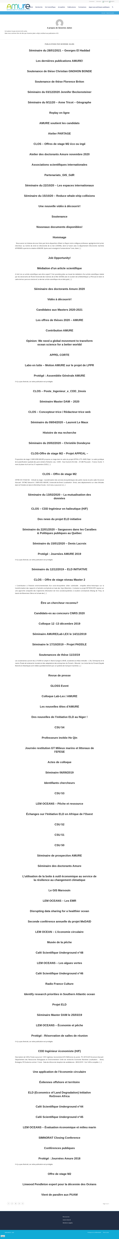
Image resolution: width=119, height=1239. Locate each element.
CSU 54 (59, 727)
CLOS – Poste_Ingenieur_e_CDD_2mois (59, 391)
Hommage (59, 237)
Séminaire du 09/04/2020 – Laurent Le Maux (59, 422)
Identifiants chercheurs (59, 782)
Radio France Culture (59, 983)
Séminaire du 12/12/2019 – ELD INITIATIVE (59, 569)
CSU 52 (59, 824)
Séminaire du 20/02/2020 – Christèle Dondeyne (59, 443)
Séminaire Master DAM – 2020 (59, 401)
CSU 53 (59, 793)
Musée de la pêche (59, 942)
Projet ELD (59, 1004)
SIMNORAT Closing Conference (59, 1137)
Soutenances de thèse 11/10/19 (59, 654)
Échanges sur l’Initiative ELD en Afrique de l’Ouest (59, 814)
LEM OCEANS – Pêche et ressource (59, 803)
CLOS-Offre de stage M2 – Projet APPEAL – (59, 453)
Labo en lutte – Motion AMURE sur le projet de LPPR (59, 365)
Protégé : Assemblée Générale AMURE (59, 375)
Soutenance (59, 216)
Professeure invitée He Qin (59, 737)
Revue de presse (59, 675)
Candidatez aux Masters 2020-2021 (59, 309)
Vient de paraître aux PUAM (59, 1194)
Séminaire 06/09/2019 (59, 772)
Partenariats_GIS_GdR (59, 175)
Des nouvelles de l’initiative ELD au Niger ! (59, 716)
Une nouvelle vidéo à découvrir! (59, 206)
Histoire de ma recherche (59, 432)
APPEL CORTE (59, 354)
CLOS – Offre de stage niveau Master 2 (59, 579)
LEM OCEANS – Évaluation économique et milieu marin (59, 1127)
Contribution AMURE (59, 330)
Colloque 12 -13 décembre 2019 (59, 623)
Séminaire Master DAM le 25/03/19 (59, 1014)
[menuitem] (91, 1)
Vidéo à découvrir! (59, 299)
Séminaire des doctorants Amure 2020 (59, 288)
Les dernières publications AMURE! (59, 60)
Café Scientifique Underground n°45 (59, 1116)
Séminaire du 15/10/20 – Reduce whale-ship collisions (59, 195)
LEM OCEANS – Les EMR (59, 900)
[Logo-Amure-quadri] (18, 7)
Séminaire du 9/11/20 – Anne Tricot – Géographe (59, 102)
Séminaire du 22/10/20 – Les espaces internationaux (59, 185)
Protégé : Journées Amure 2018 (59, 1158)
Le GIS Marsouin (59, 890)
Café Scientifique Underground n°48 (59, 952)
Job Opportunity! (59, 257)
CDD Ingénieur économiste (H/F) (59, 1051)
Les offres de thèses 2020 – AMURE (59, 320)
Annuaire (98, 1)
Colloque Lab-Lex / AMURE (59, 696)
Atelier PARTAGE (59, 133)
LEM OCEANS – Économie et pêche (59, 1025)
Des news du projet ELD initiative (59, 519)
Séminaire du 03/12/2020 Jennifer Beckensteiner (59, 92)
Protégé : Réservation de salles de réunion (59, 1035)
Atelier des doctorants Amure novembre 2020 (59, 154)
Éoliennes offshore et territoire (59, 1082)
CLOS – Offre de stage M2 (59, 474)
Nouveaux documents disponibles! (59, 226)
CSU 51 (59, 834)
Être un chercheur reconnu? (59, 602)
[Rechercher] (112, 7)
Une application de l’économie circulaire (59, 1071)
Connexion (91, 1)
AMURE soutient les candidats (59, 123)
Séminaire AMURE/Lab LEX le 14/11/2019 (59, 634)
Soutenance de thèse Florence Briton (59, 81)
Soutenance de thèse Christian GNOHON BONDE (59, 71)
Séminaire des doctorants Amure (59, 865)
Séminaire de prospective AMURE (59, 855)
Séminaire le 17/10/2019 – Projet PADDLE (59, 644)
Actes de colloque (59, 762)
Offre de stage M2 (59, 1173)
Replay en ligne (59, 112)
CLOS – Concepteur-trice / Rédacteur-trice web (59, 411)
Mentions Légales (68, 1223)
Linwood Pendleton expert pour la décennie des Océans (59, 1184)
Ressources (66, 1217)
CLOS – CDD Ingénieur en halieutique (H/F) (59, 508)
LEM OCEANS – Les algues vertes (59, 963)
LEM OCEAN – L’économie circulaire (59, 931)
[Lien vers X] (113, 1232)
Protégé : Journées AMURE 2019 (59, 553)
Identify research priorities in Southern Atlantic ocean (59, 994)
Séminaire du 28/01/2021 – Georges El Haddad (59, 50)
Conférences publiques (59, 1148)
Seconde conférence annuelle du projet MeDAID (59, 921)
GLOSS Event (59, 685)
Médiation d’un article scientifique (59, 268)
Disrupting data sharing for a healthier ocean (59, 911)
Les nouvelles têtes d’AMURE (59, 706)
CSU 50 (59, 845)
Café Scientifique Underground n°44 (59, 1106)
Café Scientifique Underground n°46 (59, 973)
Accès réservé (67, 1220)
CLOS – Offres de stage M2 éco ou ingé (59, 143)
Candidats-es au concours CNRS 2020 (59, 613)
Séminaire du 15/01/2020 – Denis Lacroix (59, 543)
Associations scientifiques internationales (59, 164)
